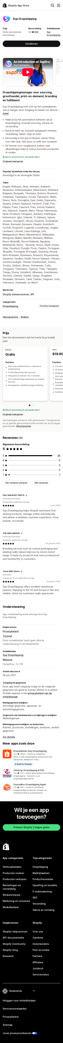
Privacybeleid (10, 631)
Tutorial (7, 636)
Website (7, 659)
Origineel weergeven (13, 161)
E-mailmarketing (42, 891)
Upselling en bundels (45, 885)
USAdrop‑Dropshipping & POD (28, 770)
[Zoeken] (52, 5)
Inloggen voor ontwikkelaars (19, 1000)
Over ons (38, 931)
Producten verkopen (14, 879)
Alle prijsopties (23, 426)
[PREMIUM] (33, 405)
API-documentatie (13, 937)
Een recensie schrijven (16, 483)
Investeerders (41, 943)
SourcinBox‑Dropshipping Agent (29, 784)
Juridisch (38, 968)
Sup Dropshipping (13, 655)
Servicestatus (41, 974)
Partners (37, 956)
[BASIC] (29, 405)
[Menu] (58, 5)
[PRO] (31, 405)
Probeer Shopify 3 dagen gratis (31, 827)
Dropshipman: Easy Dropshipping (30, 751)
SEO (35, 897)
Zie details (9, 737)
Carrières (38, 937)
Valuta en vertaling (43, 909)
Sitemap (7, 1024)
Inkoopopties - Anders (16, 317)
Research (8, 956)
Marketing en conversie (16, 901)
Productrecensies (43, 879)
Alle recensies (41, 483)
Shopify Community (14, 943)
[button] (31, 758)
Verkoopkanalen (12, 866)
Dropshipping (10, 306)
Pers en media (41, 950)
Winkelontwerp (11, 894)
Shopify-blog (10, 950)
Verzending (39, 903)
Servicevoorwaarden (15, 1008)
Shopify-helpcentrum (15, 931)
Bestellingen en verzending (12, 887)
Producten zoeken (13, 873)
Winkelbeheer (11, 907)
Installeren (31, 43)
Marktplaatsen (41, 873)
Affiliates (38, 962)
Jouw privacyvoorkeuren (17, 1033)
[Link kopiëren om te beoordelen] (26, 495)
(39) (36, 32)
